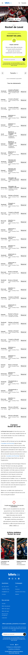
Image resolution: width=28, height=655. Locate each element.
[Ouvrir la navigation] (2, 3)
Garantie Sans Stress (20, 591)
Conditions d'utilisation (14, 649)
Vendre (3, 603)
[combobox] (23, 3)
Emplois (17, 594)
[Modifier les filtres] (2, 73)
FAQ (16, 586)
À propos (17, 589)
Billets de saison (6, 608)
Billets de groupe (6, 606)
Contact (4, 594)
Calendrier (4, 617)
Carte (18, 19)
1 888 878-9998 (5, 589)
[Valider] (24, 59)
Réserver (23, 91)
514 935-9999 (5, 586)
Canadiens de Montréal (7, 443)
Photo (11, 19)
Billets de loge (5, 611)
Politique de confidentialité (13, 647)
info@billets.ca (5, 591)
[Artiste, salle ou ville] (19, 3)
